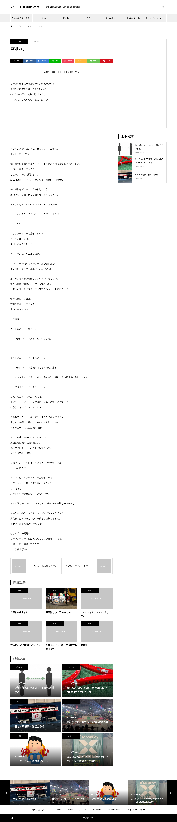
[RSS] (12, 817)
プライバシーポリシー (155, 18)
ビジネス (19, 667)
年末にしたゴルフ (26, 254)
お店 (71, 702)
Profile (66, 18)
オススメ (88, 18)
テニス (71, 667)
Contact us (110, 18)
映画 (19, 41)
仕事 (19, 736)
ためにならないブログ (21, 18)
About (43, 18)
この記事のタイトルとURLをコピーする (61, 72)
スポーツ (71, 736)
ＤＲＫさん (15, 358)
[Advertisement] (142, 83)
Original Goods (133, 18)
